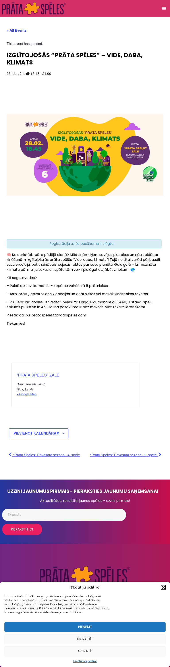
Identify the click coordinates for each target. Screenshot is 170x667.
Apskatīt (85, 651)
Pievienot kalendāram (37, 433)
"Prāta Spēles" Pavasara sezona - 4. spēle (46, 454)
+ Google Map (27, 394)
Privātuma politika (85, 661)
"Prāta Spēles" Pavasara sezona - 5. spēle (124, 454)
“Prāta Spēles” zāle (38, 375)
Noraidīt (85, 639)
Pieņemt (85, 626)
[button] (163, 587)
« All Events (17, 30)
